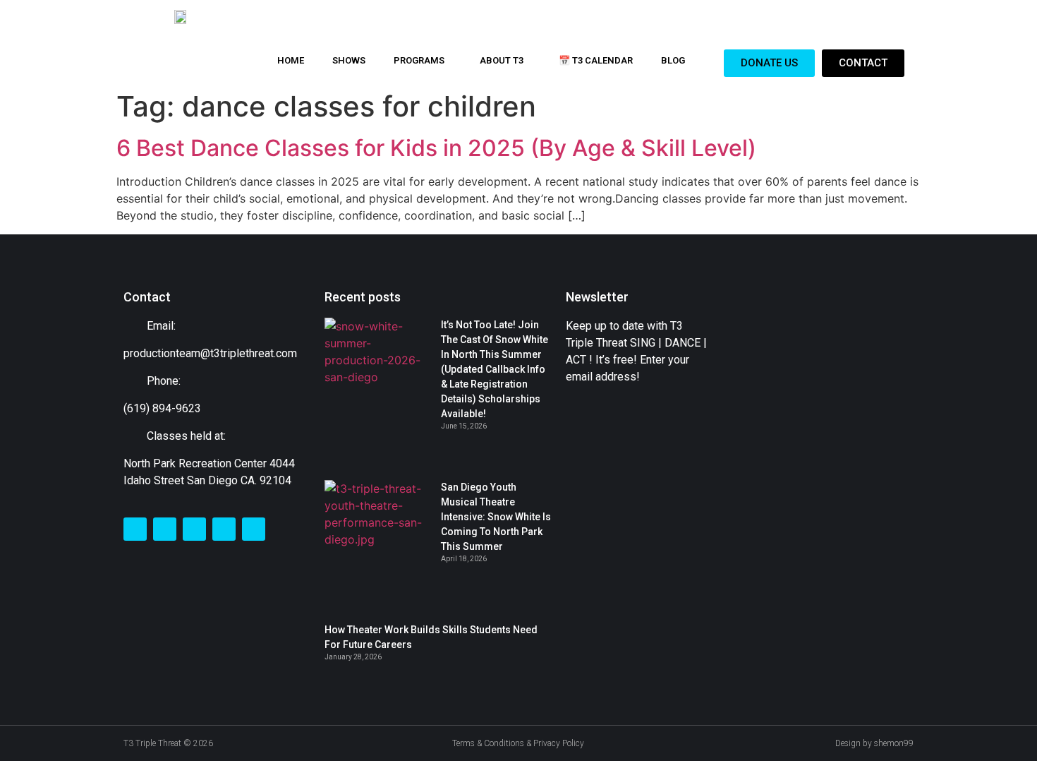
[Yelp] (253, 529)
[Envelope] (224, 529)
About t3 (501, 60)
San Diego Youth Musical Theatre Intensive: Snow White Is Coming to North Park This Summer (496, 516)
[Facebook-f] (135, 529)
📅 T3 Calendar (596, 60)
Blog (673, 60)
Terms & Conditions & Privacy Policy (518, 743)
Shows (348, 60)
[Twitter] (164, 529)
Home (290, 60)
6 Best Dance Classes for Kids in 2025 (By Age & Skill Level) (436, 148)
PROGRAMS (419, 60)
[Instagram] (194, 529)
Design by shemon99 (874, 743)
